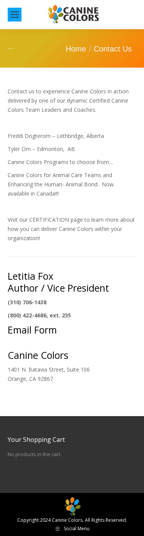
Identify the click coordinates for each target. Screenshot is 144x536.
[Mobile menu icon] (15, 15)
